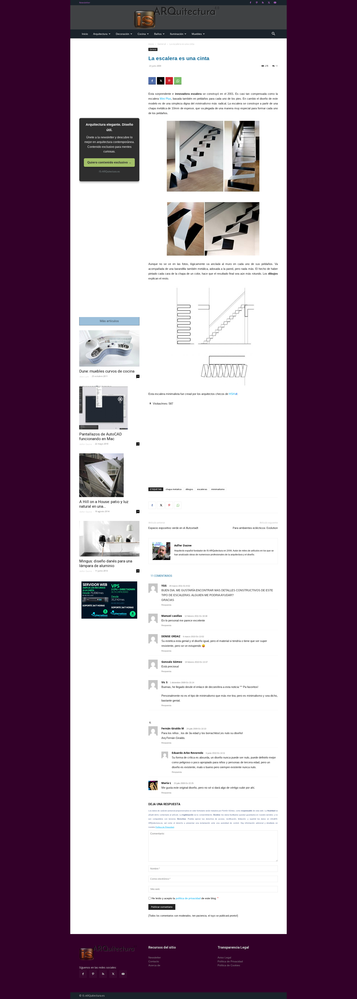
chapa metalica (173, 489)
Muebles (197, 33)
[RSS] (263, 2)
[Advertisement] (213, 443)
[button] (273, 34)
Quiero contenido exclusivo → (109, 162)
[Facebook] (250, 2)
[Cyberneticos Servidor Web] (109, 600)
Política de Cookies (229, 965)
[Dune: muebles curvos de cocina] (109, 348)
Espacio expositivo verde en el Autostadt (173, 528)
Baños (158, 33)
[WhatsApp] (177, 81)
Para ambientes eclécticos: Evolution (255, 528)
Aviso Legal (224, 957)
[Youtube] (275, 2)
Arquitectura (100, 33)
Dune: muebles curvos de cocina (106, 371)
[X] (269, 2)
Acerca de (154, 965)
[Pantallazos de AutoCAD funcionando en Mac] (109, 407)
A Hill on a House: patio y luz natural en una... (103, 504)
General (161, 44)
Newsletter (84, 2)
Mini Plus (165, 98)
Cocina (142, 33)
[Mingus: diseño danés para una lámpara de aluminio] (109, 538)
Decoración (122, 33)
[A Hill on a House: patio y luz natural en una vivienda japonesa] (109, 475)
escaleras (202, 489)
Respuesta (166, 605)
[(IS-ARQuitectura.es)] (178, 17)
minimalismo (218, 489)
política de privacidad (188, 898)
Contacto (153, 961)
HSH (232, 393)
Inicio (85, 33)
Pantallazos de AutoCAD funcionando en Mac (100, 436)
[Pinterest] (256, 2)
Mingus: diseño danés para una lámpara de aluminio (105, 563)
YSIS (164, 585)
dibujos (189, 489)
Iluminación (176, 33)
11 (277, 65)
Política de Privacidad (164, 827)
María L (166, 783)
